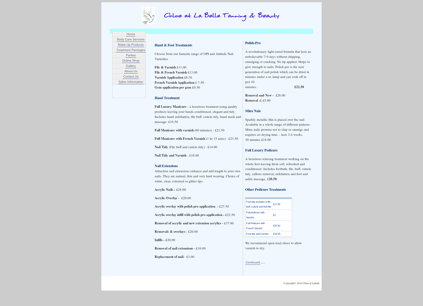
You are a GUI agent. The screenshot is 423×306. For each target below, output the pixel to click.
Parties (131, 55)
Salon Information (131, 81)
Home (131, 34)
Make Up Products (131, 44)
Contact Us (131, 76)
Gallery (131, 66)
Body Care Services (131, 39)
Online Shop (130, 60)
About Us (130, 71)
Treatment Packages (130, 50)
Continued (253, 262)
